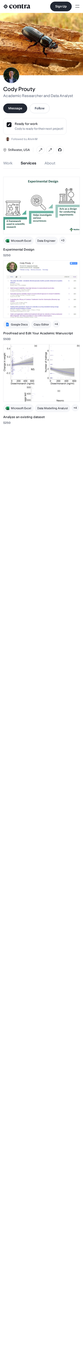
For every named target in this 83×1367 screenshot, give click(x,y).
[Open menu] (77, 6)
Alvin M (32, 139)
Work (8, 163)
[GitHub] (60, 150)
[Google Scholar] (40, 150)
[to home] (17, 6)
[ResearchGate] (50, 150)
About (50, 163)
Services (28, 163)
